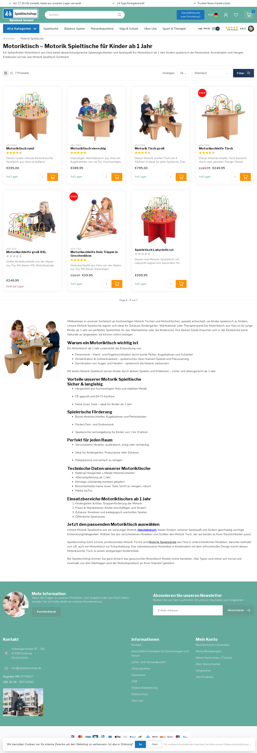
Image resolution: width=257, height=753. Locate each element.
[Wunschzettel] (236, 15)
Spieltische (50, 28)
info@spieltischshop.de (26, 668)
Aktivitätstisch (146, 530)
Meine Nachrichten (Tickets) (214, 658)
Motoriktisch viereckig (88, 148)
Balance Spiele (74, 28)
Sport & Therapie (174, 28)
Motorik (162, 542)
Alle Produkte (204, 677)
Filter (241, 73)
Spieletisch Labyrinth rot (154, 250)
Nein (155, 744)
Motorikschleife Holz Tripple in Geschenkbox (94, 253)
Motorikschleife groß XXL (26, 252)
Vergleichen (203, 670)
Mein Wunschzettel (208, 664)
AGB (134, 681)
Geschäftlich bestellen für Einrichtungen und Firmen (160, 653)
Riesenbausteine (102, 28)
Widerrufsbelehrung (144, 688)
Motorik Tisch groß (149, 148)
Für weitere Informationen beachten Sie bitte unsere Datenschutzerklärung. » (207, 744)
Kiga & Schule (128, 28)
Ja (140, 744)
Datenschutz (140, 694)
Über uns (150, 28)
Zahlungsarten (141, 668)
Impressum (138, 675)
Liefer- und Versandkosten (149, 662)
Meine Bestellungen (208, 651)
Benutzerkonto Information (213, 645)
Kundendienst (46, 612)
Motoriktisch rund (20, 148)
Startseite (9, 38)
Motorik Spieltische (32, 38)
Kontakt (136, 645)
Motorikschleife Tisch (216, 148)
